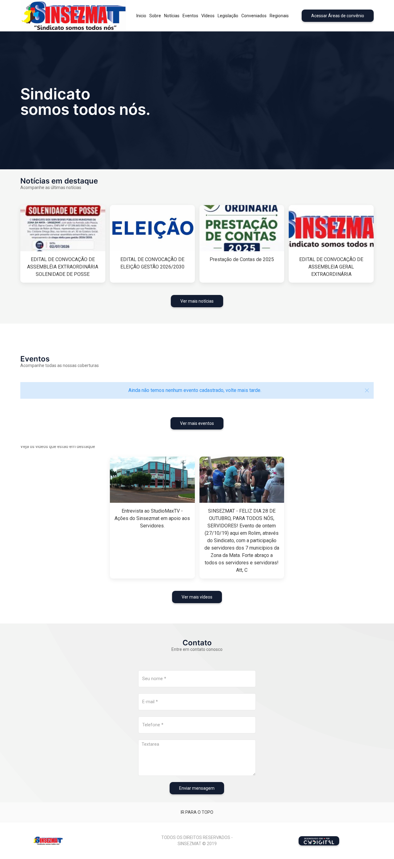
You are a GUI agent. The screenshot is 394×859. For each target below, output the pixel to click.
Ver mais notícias (197, 301)
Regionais (279, 15)
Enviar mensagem (197, 788)
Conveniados (254, 15)
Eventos (190, 15)
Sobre (155, 15)
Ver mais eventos (197, 423)
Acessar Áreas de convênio (337, 15)
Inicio (141, 15)
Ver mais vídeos (197, 597)
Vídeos (208, 15)
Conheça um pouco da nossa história (59, 116)
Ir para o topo (197, 812)
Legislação (228, 15)
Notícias (171, 15)
